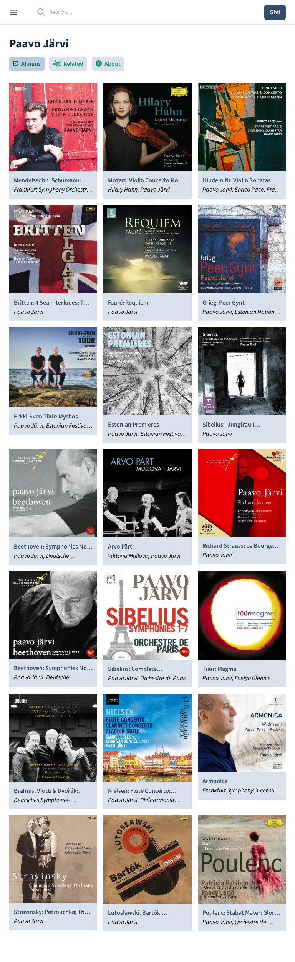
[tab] (27, 64)
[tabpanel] (147, 507)
